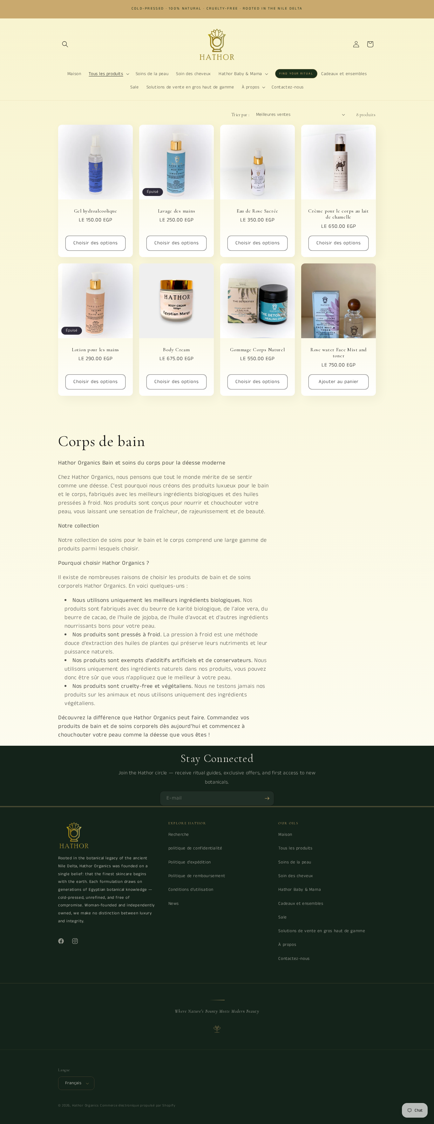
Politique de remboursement (196, 876)
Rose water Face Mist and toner (338, 353)
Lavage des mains (176, 211)
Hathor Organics (85, 1105)
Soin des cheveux (295, 876)
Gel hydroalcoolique (95, 211)
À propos (287, 945)
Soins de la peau (294, 862)
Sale (282, 917)
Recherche (178, 835)
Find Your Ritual (296, 74)
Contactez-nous (293, 959)
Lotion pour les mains (95, 350)
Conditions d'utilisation (191, 890)
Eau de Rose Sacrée (257, 211)
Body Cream (176, 350)
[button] (65, 44)
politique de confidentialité (195, 848)
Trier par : (240, 114)
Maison (285, 835)
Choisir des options (95, 243)
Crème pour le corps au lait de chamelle (338, 214)
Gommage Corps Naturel (257, 350)
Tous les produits (295, 848)
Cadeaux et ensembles (300, 904)
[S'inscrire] (267, 798)
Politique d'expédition (189, 862)
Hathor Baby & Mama (299, 890)
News (173, 904)
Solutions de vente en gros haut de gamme (321, 931)
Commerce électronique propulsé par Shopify (137, 1105)
